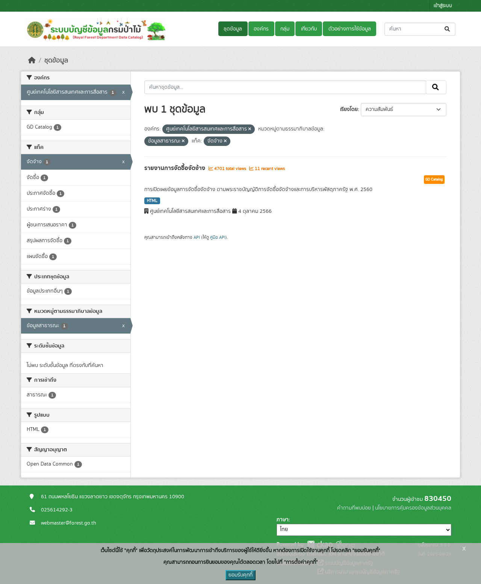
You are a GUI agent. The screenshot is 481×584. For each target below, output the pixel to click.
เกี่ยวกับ (309, 29)
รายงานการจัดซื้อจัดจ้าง (175, 168)
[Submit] (448, 29)
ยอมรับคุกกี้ (240, 575)
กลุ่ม (284, 29)
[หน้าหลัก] (32, 60)
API (197, 237)
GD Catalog (434, 179)
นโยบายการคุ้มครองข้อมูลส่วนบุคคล (413, 508)
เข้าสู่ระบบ (443, 5)
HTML (152, 201)
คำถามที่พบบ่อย (354, 508)
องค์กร (261, 29)
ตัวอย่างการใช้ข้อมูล (349, 29)
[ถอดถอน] (249, 129)
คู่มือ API (217, 237)
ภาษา (283, 519)
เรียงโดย (349, 109)
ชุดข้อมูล (233, 29)
